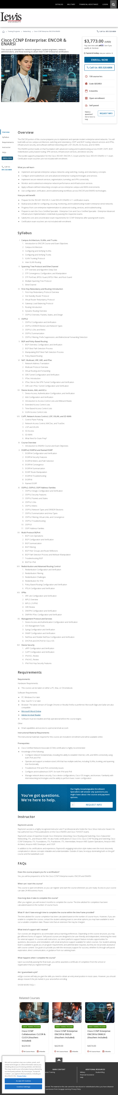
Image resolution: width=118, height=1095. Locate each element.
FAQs (4, 152)
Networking (27, 31)
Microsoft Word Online (31, 711)
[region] (23, 1075)
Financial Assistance (87, 1075)
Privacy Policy (76, 1089)
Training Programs (14, 31)
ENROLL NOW (99, 59)
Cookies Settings (23, 1087)
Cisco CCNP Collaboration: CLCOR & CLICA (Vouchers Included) (34, 1036)
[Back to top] (59, 1069)
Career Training (49, 1072)
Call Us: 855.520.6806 (106, 31)
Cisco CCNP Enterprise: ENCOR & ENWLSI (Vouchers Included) (99, 1034)
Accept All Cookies (23, 1081)
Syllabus (5, 137)
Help (81, 1077)
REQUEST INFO (106, 113)
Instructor (6, 147)
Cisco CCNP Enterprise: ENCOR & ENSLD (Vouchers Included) (66, 1034)
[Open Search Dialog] (113, 4)
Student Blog (100, 1072)
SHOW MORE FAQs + (26, 985)
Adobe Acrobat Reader (31, 715)
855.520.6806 (7, 170)
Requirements (8, 142)
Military (82, 1072)
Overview (5, 132)
